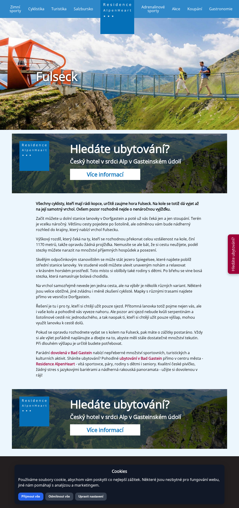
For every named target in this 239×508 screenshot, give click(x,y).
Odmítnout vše (59, 496)
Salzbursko (83, 8)
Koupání (194, 8)
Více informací (105, 174)
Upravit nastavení (90, 496)
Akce (176, 8)
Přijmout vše (30, 496)
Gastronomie (220, 8)
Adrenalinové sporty (153, 8)
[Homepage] (117, 9)
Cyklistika (36, 8)
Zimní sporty (15, 8)
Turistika (59, 8)
